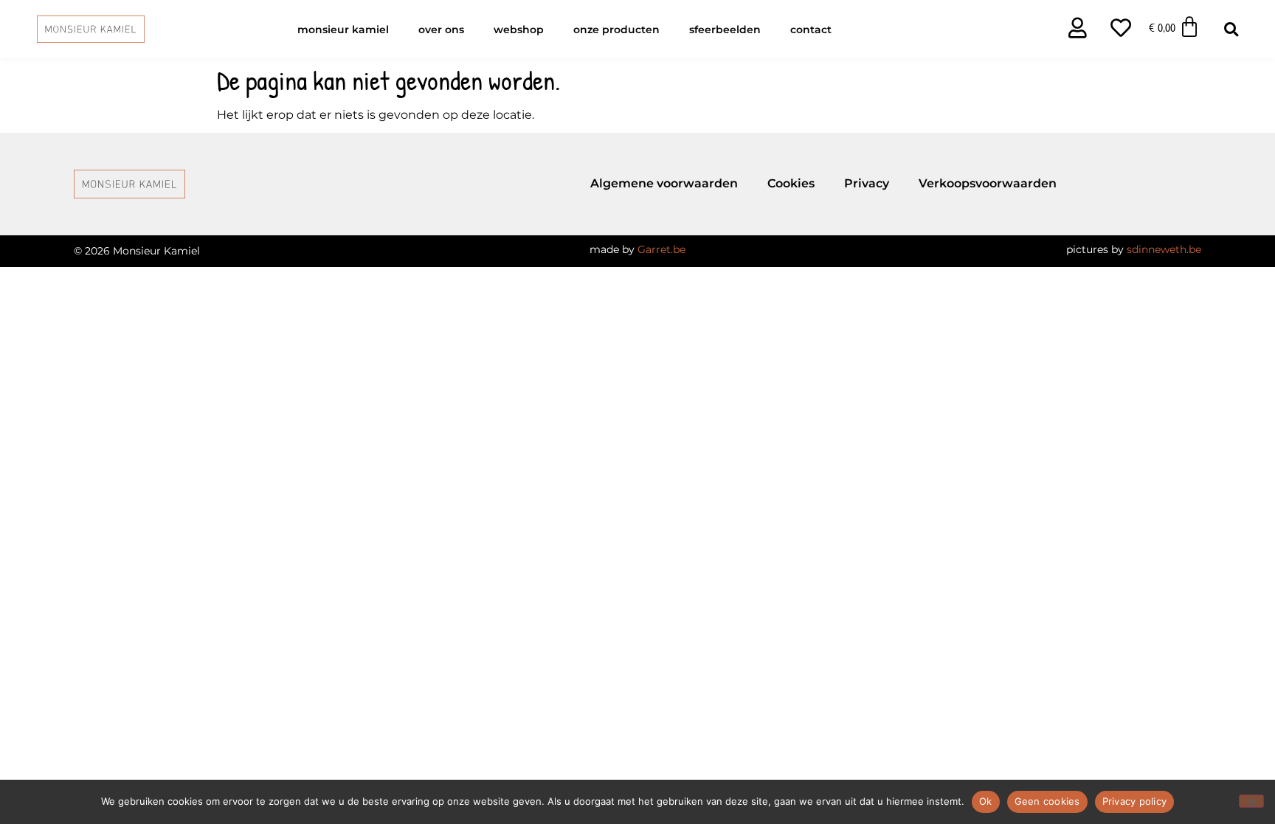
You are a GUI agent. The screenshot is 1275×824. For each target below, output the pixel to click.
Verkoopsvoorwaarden (988, 183)
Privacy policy (1134, 801)
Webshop (519, 29)
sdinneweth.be (1164, 249)
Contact (811, 29)
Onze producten (616, 29)
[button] (1231, 29)
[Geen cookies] (1251, 801)
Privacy (866, 183)
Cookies (791, 183)
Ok (985, 801)
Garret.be (661, 249)
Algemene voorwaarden (664, 183)
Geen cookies (1047, 801)
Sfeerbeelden (725, 29)
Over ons (441, 29)
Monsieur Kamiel (343, 29)
